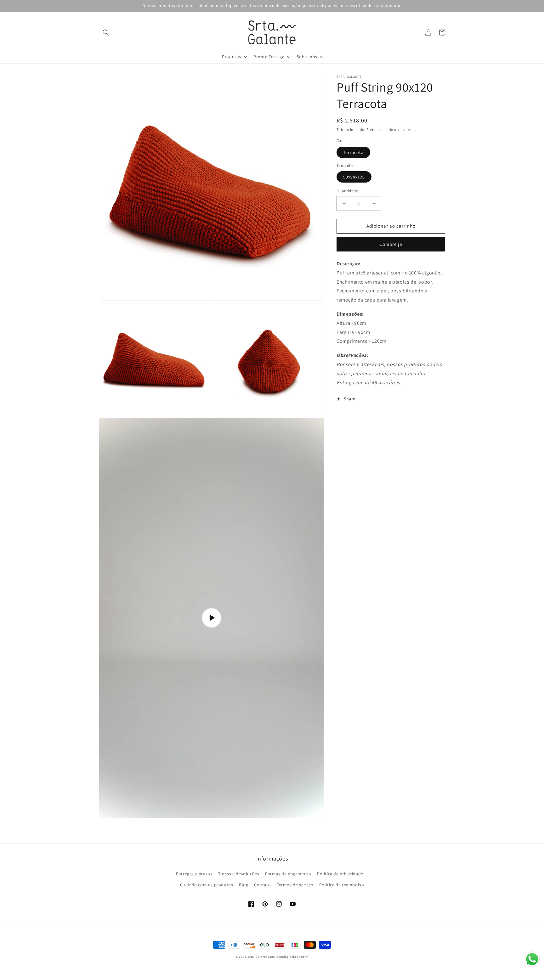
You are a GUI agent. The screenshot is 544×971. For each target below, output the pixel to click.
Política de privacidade (340, 874)
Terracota (353, 152)
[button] (106, 32)
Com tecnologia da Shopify (288, 957)
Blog (243, 885)
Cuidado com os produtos (206, 885)
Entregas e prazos (194, 874)
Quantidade (347, 191)
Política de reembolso (341, 885)
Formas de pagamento (288, 874)
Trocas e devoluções (238, 874)
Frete (371, 129)
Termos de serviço (295, 885)
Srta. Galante (257, 957)
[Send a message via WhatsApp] (532, 959)
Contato (262, 885)
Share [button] (349, 399)
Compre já (390, 244)
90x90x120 (354, 177)
